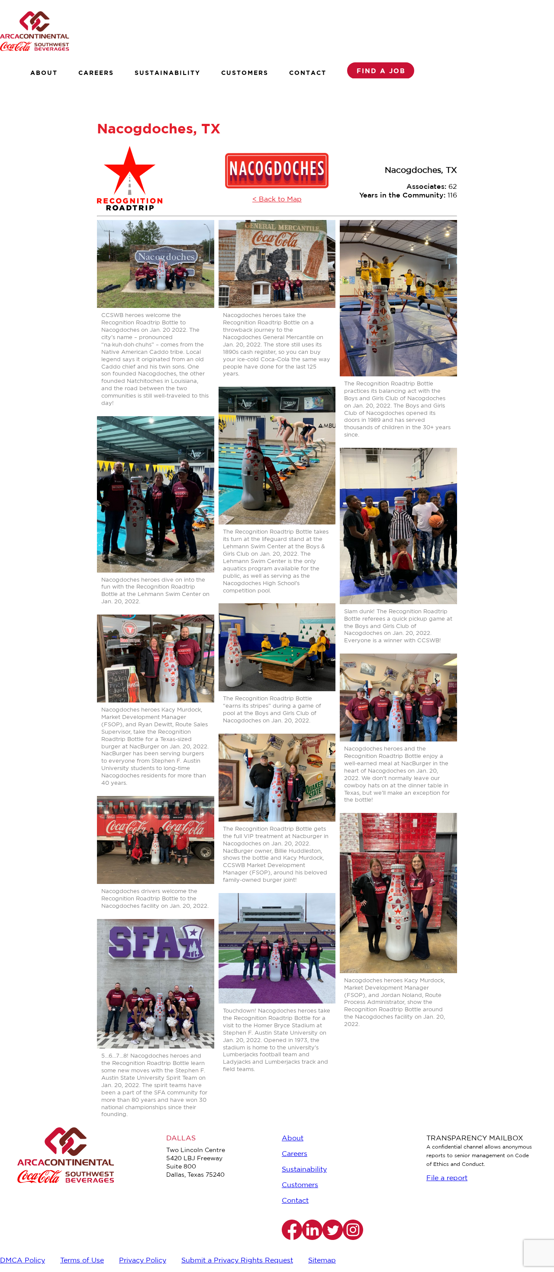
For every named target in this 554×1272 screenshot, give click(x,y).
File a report (446, 1178)
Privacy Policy (142, 1260)
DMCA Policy (22, 1260)
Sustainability (167, 72)
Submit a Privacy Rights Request (237, 1260)
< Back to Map (277, 199)
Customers (244, 72)
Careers (96, 72)
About (44, 72)
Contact (307, 72)
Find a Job (381, 70)
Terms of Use (82, 1260)
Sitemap (322, 1260)
